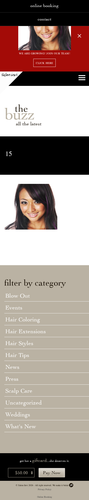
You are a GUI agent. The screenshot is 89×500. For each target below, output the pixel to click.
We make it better (60, 485)
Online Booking (44, 496)
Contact (44, 19)
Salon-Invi (11, 82)
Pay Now (52, 472)
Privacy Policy (44, 489)
